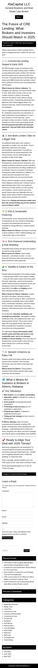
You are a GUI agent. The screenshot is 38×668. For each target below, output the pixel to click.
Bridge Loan (8, 607)
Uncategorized (9, 637)
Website (5, 523)
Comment (6, 491)
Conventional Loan (10, 616)
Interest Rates (8, 626)
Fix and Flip (8, 618)
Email (4, 517)
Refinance (7, 633)
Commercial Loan (10, 611)
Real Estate (8, 630)
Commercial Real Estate (18, 474)
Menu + (19, 17)
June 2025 (7, 654)
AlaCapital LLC (19, 4)
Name (4, 510)
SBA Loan (7, 635)
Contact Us (6, 468)
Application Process (11, 604)
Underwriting (8, 640)
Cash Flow (7, 609)
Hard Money (8, 623)
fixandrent (7, 621)
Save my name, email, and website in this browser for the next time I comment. (16, 533)
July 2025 (7, 651)
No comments (7, 45)
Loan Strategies (9, 628)
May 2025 (7, 656)
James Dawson (27, 43)
